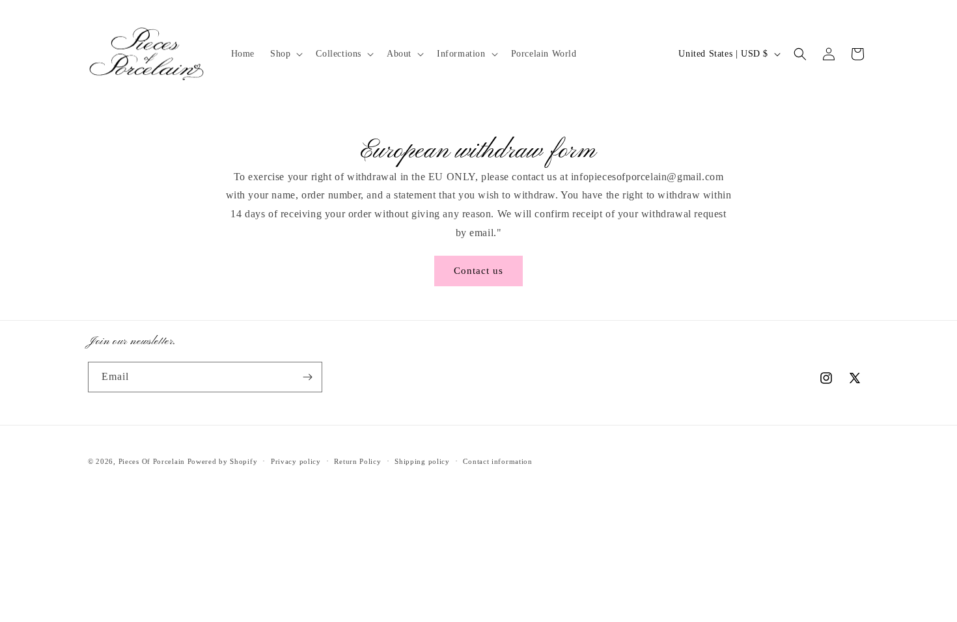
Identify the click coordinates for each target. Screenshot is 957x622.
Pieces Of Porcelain (152, 461)
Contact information (497, 461)
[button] (285, 54)
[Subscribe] (307, 377)
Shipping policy (422, 461)
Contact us (478, 270)
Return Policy (357, 461)
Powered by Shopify (222, 461)
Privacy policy (296, 461)
